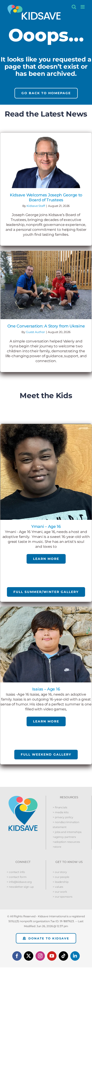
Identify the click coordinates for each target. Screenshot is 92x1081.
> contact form (17, 877)
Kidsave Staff (36, 206)
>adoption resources (66, 841)
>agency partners (64, 837)
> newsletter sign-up (20, 886)
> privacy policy (63, 817)
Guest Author (35, 332)
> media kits (61, 812)
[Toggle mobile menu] (83, 6)
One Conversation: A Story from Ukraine (46, 326)
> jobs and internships (67, 832)
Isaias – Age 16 (46, 689)
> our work (60, 891)
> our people (61, 877)
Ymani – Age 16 (46, 526)
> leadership (61, 881)
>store (57, 846)
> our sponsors (62, 896)
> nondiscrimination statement (66, 824)
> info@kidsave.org (19, 881)
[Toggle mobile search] (74, 6)
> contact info (16, 872)
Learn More (46, 559)
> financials (60, 807)
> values (58, 886)
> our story (60, 872)
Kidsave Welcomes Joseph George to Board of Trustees (46, 197)
